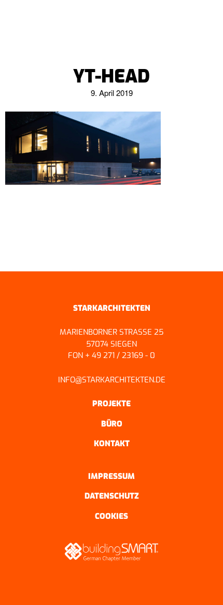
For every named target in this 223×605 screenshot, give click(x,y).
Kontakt (112, 443)
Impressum (111, 476)
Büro (111, 424)
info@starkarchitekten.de (111, 380)
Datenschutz (112, 496)
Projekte (111, 403)
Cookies (111, 516)
